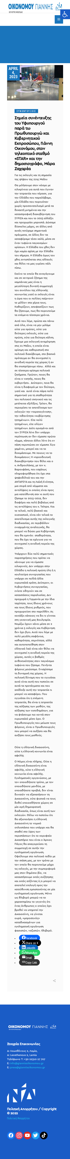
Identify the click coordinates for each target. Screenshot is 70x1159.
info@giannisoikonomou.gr (26, 1063)
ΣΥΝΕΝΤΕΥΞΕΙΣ (26, 111)
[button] (65, 14)
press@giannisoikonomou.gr (27, 1067)
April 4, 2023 (13, 72)
